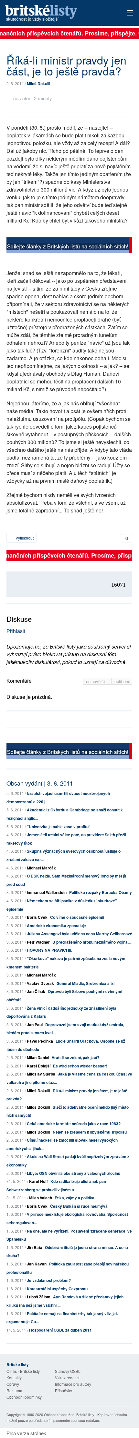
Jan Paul (35, 1024)
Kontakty (14, 1377)
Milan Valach (40, 1198)
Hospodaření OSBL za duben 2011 (60, 1330)
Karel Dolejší (38, 1066)
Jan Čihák (36, 991)
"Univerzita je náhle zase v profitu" (59, 826)
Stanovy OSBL (67, 1371)
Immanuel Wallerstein (47, 892)
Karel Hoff (38, 1181)
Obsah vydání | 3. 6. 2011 (39, 783)
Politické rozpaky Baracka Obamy (100, 892)
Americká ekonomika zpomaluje (56, 925)
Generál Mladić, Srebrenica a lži (85, 983)
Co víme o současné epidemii (77, 917)
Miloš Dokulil (38, 83)
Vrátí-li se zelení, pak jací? (75, 1057)
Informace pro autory (73, 1384)
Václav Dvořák (40, 983)
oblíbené (122, 681)
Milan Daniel (38, 1057)
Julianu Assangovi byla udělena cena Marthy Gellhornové (79, 934)
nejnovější (96, 681)
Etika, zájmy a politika (74, 1198)
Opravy (12, 1384)
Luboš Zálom (38, 1297)
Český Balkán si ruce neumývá (79, 1206)
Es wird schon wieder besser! (80, 1066)
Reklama (14, 1390)
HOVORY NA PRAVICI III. (49, 950)
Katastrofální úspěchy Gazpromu (57, 1289)
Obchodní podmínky (24, 1397)
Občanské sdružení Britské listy (69, 1414)
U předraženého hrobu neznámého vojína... (91, 942)
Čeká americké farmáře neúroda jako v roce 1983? (74, 1123)
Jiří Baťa (34, 1247)
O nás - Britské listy (23, 1371)
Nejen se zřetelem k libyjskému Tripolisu (90, 1132)
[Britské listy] (69, 246)
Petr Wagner (38, 942)
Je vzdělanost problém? (49, 1280)
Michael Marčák (41, 868)
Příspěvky (63, 1390)
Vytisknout (24, 537)
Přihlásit (15, 631)
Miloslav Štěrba (41, 1074)
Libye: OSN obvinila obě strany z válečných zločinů (73, 1173)
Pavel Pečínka (40, 1041)
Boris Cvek (37, 917)
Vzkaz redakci (67, 1377)
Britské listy (57, 13)
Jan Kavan (37, 1264)
